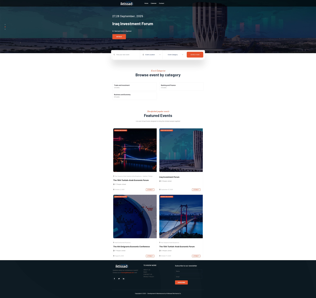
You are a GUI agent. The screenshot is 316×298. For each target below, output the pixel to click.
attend (149, 189)
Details (119, 36)
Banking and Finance (168, 85)
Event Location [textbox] (150, 54)
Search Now (195, 54)
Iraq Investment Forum (169, 177)
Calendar (153, 3)
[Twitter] (119, 278)
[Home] (135, 150)
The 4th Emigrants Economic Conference (131, 247)
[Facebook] (114, 278)
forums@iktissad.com (127, 272)
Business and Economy (122, 94)
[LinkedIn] (123, 278)
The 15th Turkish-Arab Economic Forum (177, 247)
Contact (161, 3)
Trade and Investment (122, 85)
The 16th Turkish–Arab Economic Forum (131, 180)
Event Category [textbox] (173, 54)
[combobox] (151, 55)
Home (146, 3)
